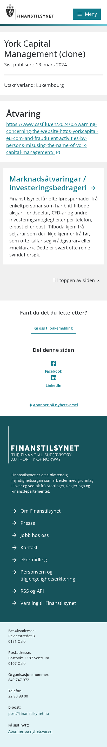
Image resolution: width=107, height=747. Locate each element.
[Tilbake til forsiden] (30, 12)
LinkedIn (53, 385)
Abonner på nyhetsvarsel (55, 404)
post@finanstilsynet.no (28, 713)
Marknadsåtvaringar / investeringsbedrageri (49, 183)
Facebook (53, 371)
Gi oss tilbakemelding (53, 328)
